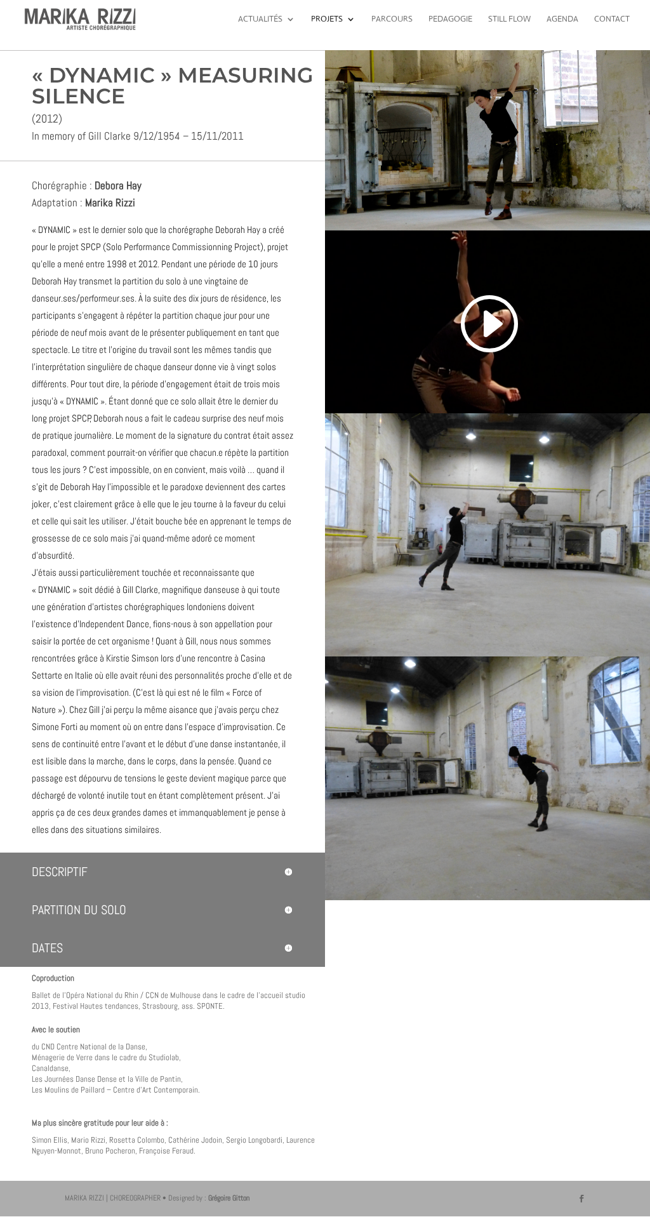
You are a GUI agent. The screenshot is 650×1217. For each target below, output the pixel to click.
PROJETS (327, 19)
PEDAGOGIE (450, 19)
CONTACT (612, 19)
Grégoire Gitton (228, 1198)
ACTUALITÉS (260, 19)
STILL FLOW (509, 19)
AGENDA (562, 19)
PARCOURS (392, 19)
